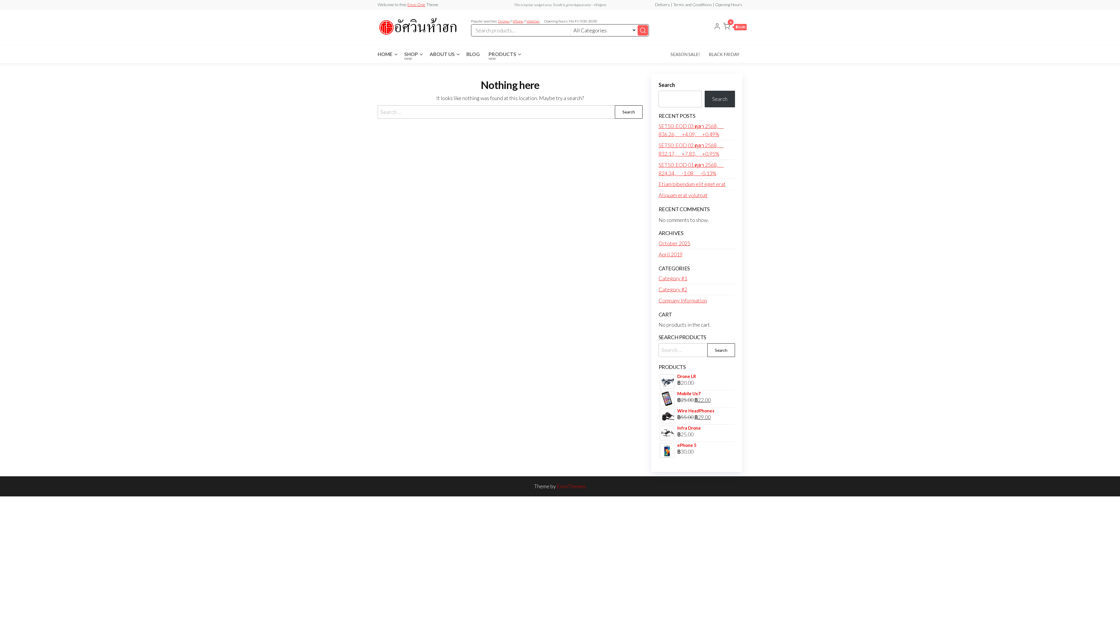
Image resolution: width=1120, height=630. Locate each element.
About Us (442, 54)
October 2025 (674, 243)
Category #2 (673, 289)
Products (502, 55)
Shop (411, 55)
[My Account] (717, 27)
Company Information (683, 300)
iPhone (518, 21)
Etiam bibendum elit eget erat (692, 184)
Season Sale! (685, 54)
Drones (504, 21)
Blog (473, 54)
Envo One (416, 4)
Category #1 (673, 278)
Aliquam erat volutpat (683, 195)
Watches (533, 21)
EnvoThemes (571, 486)
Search (667, 85)
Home (385, 54)
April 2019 (670, 254)
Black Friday (724, 54)
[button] (735, 27)
